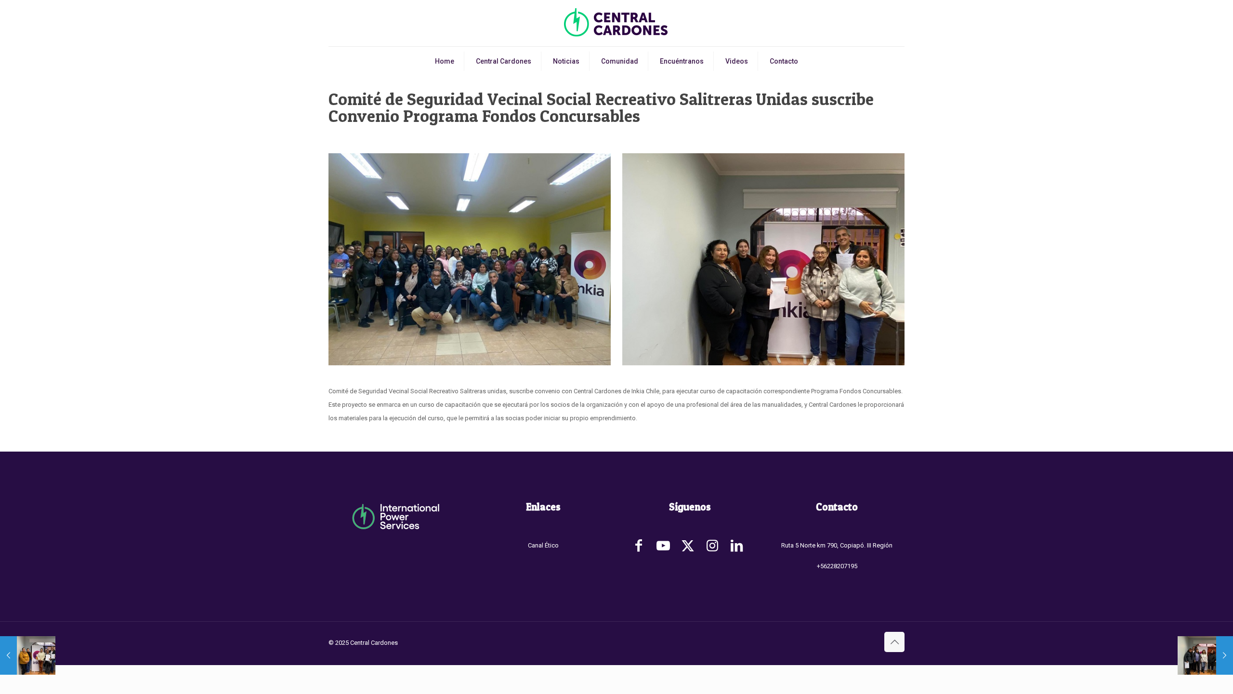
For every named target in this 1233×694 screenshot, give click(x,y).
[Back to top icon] (894, 642)
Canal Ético (543, 545)
